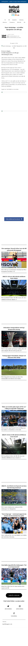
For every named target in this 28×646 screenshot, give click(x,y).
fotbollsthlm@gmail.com (14, 36)
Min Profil (19, 22)
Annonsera (5, 22)
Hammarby (21, 19)
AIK (9, 19)
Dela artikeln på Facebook (13, 219)
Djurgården (14, 19)
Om (5, 19)
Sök (24, 22)
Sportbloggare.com (7, 624)
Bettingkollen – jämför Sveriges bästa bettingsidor (14, 1)
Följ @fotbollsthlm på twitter (15, 37)
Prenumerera (12, 22)
